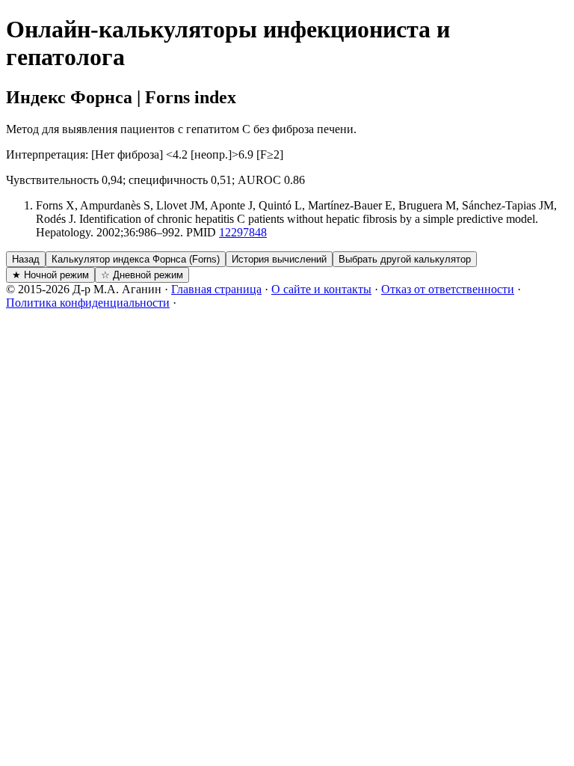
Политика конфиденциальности (88, 302)
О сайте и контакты (321, 289)
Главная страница (216, 289)
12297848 (243, 232)
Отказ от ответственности (447, 289)
